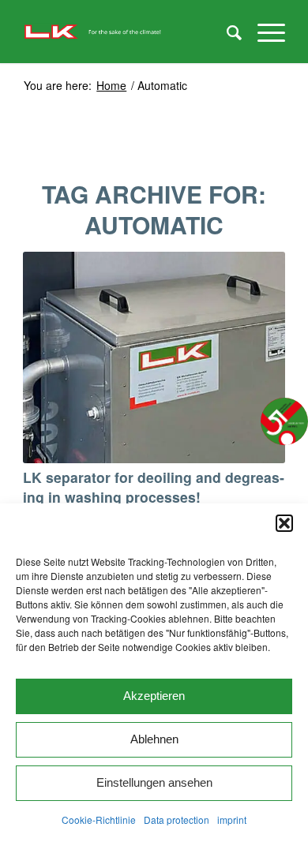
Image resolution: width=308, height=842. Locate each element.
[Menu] (263, 31)
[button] (284, 523)
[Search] (226, 31)
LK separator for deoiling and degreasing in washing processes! (153, 487)
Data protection (176, 819)
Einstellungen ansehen (154, 782)
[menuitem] (226, 31)
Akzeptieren (154, 695)
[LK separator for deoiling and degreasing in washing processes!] (154, 357)
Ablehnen (154, 739)
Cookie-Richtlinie (99, 819)
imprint (231, 819)
